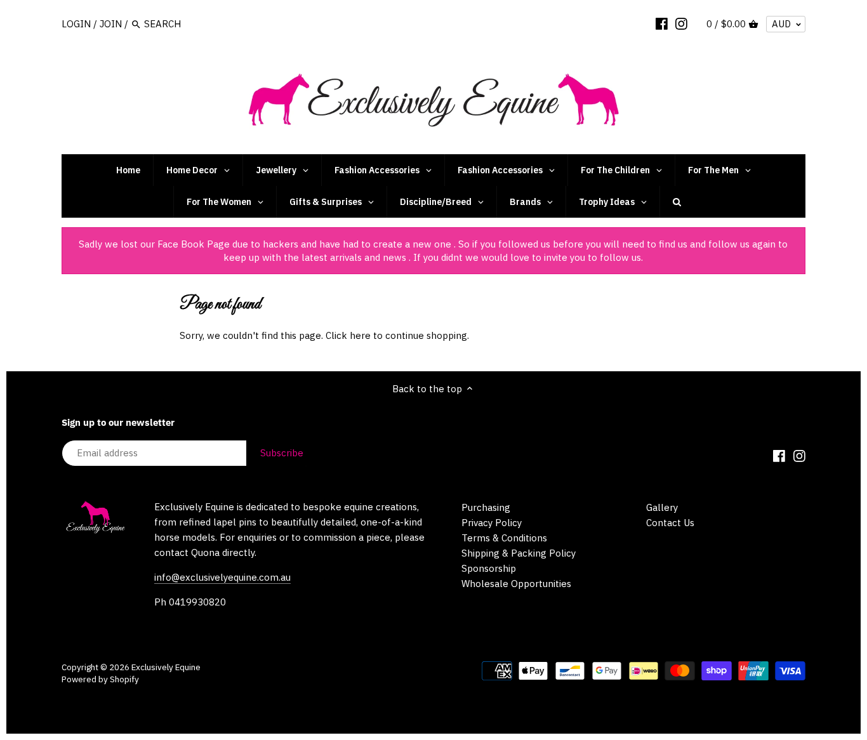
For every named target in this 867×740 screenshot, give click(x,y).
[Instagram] (681, 23)
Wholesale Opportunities (516, 584)
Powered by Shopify (100, 679)
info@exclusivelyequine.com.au (222, 577)
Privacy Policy (491, 523)
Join (111, 24)
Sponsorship (488, 568)
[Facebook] (662, 23)
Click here (348, 335)
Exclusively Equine (166, 667)
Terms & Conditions (504, 538)
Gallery (662, 507)
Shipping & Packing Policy (518, 553)
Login (76, 24)
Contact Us (670, 523)
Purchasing (485, 507)
